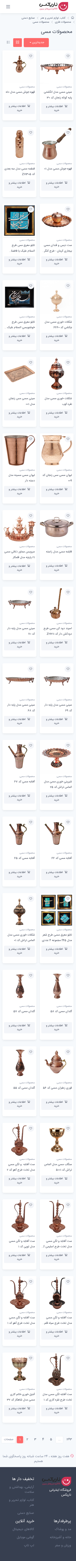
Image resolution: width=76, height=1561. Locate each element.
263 (69, 1439)
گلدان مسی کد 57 (24, 1011)
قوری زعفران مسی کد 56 (57, 1088)
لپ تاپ (29, 1545)
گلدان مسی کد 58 (61, 1011)
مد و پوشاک (63, 1529)
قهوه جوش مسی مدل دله (20, 92)
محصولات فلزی (63, 22)
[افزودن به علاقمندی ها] (68, 56)
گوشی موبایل (25, 1537)
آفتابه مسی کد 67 (24, 781)
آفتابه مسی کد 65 (24, 858)
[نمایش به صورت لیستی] (8, 42)
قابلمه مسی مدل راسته (59, 551)
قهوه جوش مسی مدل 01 (58, 168)
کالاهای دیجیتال (23, 1529)
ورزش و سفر (63, 1545)
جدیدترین (37, 42)
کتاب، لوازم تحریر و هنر (53, 18)
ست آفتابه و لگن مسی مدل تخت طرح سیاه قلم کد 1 (58, 1323)
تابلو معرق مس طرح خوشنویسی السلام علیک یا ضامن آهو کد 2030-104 (20, 327)
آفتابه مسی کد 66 (61, 858)
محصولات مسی (41, 22)
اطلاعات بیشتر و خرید (54, 108)
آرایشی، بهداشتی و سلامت (21, 1489)
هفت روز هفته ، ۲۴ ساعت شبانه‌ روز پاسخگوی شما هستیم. (36, 1459)
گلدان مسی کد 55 (24, 1088)
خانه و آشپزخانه (60, 1537)
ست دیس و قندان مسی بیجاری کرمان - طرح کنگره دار (57, 251)
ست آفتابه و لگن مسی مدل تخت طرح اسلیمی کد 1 (57, 1247)
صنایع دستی (28, 18)
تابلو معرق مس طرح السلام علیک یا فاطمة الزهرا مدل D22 (23, 251)
